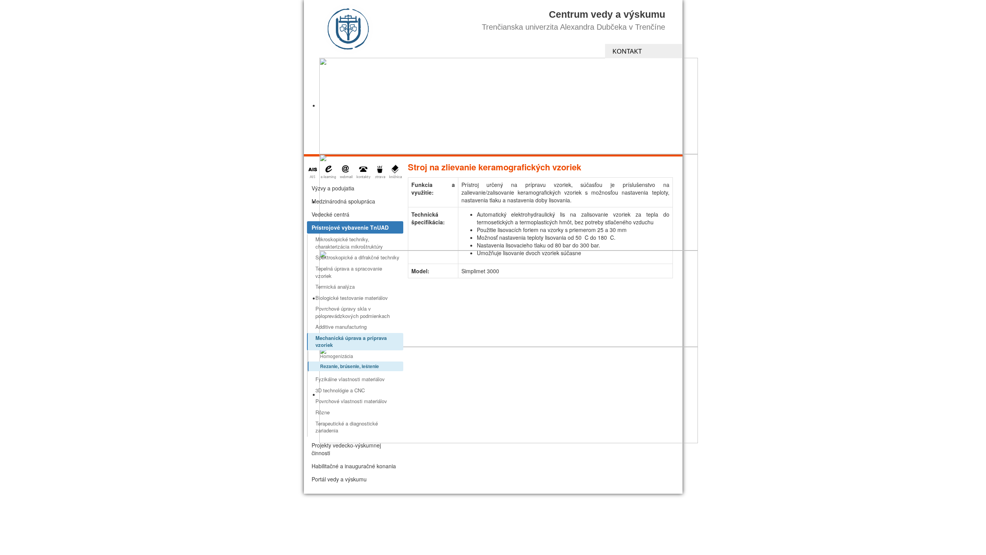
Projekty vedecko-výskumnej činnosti (346, 449)
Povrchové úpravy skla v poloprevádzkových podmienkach (352, 312)
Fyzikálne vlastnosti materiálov (350, 379)
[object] (508, 106)
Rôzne (322, 412)
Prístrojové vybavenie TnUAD (350, 227)
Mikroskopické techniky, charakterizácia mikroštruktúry (349, 242)
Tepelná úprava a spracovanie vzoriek (348, 272)
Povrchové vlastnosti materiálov (351, 401)
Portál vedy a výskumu (339, 479)
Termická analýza (335, 286)
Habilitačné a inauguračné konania (354, 466)
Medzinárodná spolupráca (343, 201)
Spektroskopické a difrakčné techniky (357, 257)
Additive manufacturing (341, 326)
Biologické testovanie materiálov (351, 297)
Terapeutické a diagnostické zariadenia (346, 427)
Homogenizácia (336, 356)
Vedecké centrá (330, 214)
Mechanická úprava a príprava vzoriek (351, 341)
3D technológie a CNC (340, 390)
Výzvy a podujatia (333, 188)
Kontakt (627, 51)
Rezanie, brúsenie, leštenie (349, 366)
